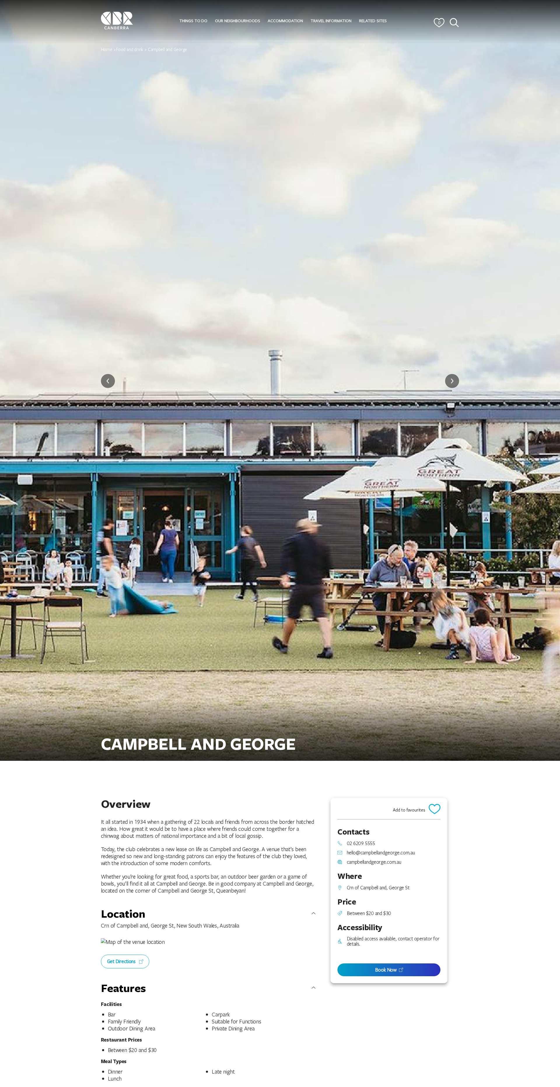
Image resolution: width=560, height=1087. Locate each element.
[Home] (117, 19)
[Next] (452, 381)
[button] (193, 21)
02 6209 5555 (361, 843)
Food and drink (129, 49)
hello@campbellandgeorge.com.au (381, 852)
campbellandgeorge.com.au (374, 862)
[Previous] (108, 381)
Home (106, 49)
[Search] (454, 22)
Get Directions (122, 961)
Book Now (386, 969)
